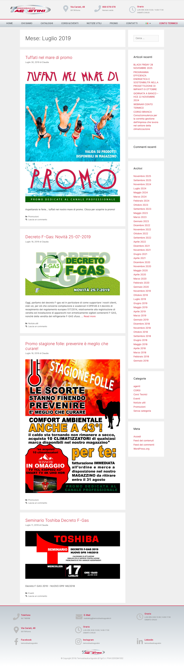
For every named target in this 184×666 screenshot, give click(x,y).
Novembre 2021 (142, 250)
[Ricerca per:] (146, 38)
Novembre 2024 (142, 184)
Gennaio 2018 (140, 360)
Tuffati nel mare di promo (48, 57)
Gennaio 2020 (141, 287)
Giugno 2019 (140, 303)
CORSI (136, 390)
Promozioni (33, 216)
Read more (90, 316)
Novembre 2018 (142, 328)
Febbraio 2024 (141, 200)
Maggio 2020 (140, 270)
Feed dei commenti (143, 444)
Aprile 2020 (139, 274)
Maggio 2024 (140, 192)
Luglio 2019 (139, 299)
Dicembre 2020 (141, 262)
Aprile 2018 (139, 348)
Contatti (132, 23)
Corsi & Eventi (69, 23)
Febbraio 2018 (141, 356)
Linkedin (149, 639)
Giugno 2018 (140, 340)
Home (9, 23)
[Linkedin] (139, 641)
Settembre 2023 (142, 209)
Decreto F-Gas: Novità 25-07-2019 (58, 236)
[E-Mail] (79, 616)
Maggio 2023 (140, 213)
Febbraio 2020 (141, 282)
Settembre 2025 (142, 180)
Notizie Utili (94, 23)
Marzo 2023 (140, 217)
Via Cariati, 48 (28, 628)
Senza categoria (142, 410)
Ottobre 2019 (140, 295)
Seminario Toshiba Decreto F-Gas (57, 520)
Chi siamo (26, 23)
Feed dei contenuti (143, 440)
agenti (136, 386)
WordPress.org (141, 448)
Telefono (25, 615)
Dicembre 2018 (141, 323)
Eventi (31, 593)
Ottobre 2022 (140, 233)
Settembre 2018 (142, 336)
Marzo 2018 (139, 352)
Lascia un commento (37, 219)
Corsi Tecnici (140, 394)
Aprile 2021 (139, 258)
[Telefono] (16, 616)
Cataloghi (47, 23)
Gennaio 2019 (141, 319)
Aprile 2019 (139, 311)
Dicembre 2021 (141, 246)
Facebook (26, 639)
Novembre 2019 (142, 291)
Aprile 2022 (139, 241)
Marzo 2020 (140, 278)
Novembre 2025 (142, 176)
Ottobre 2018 (140, 332)
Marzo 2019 (139, 315)
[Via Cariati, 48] (16, 629)
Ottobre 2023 (140, 205)
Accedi (137, 436)
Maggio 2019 (140, 307)
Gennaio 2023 (141, 221)
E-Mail (87, 615)
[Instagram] (78, 641)
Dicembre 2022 (141, 225)
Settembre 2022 (142, 237)
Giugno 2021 (140, 254)
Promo (114, 23)
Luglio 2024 (139, 188)
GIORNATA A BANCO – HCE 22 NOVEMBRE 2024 (145, 97)
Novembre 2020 (142, 266)
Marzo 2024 (140, 196)
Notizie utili (33, 323)
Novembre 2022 (142, 229)
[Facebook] (16, 641)
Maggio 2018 (140, 344)
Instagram (88, 639)
